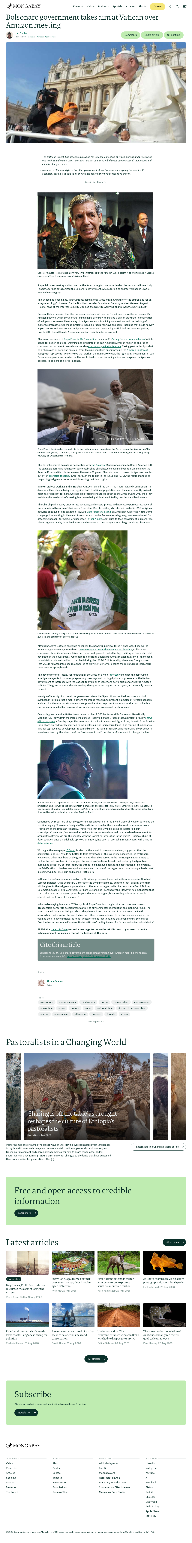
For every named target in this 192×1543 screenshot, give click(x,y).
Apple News (152, 1511)
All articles (172, 1242)
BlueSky (150, 1497)
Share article (152, 35)
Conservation (121, 1002)
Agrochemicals (67, 1002)
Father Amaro (94, 519)
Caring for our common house (128, 339)
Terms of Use (60, 1492)
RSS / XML (152, 1516)
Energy (44, 1014)
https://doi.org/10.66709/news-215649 (89, 956)
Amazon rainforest (137, 350)
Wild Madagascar (109, 1463)
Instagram (151, 1468)
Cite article (173, 35)
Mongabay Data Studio (112, 1492)
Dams (88, 1008)
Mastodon (151, 1501)
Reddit (149, 1492)
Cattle (104, 1002)
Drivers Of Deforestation (131, 1008)
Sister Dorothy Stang (99, 511)
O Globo (70, 850)
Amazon (31, 37)
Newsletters (59, 1482)
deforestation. (45, 843)
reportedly (114, 674)
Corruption (46, 1008)
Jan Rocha (21, 33)
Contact (57, 1468)
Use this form (59, 929)
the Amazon (98, 465)
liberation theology (59, 475)
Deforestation (104, 1008)
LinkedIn (150, 1463)
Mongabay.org (107, 1473)
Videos (91, 6)
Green (124, 1014)
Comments (131, 35)
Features (78, 6)
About (55, 1463)
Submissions (59, 1487)
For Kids (103, 1468)
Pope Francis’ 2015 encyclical (80, 339)
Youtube (150, 1473)
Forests (111, 1014)
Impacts (57, 1477)
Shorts (142, 6)
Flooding (96, 1014)
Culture (75, 1008)
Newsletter (24, 1412)
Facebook (151, 1482)
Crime (61, 1008)
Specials (117, 6)
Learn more (24, 1213)
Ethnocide (80, 1014)
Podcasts (103, 6)
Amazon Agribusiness (46, 37)
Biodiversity (88, 1002)
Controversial (141, 1002)
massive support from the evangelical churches (105, 649)
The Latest (12, 1492)
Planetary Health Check (112, 1482)
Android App (152, 1506)
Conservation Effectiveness (114, 1487)
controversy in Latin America (104, 346)
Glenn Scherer (55, 981)
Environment (61, 1014)
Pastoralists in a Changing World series (157, 1146)
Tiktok (149, 1487)
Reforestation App (109, 1477)
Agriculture (46, 1002)
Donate (157, 6)
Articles (130, 6)
